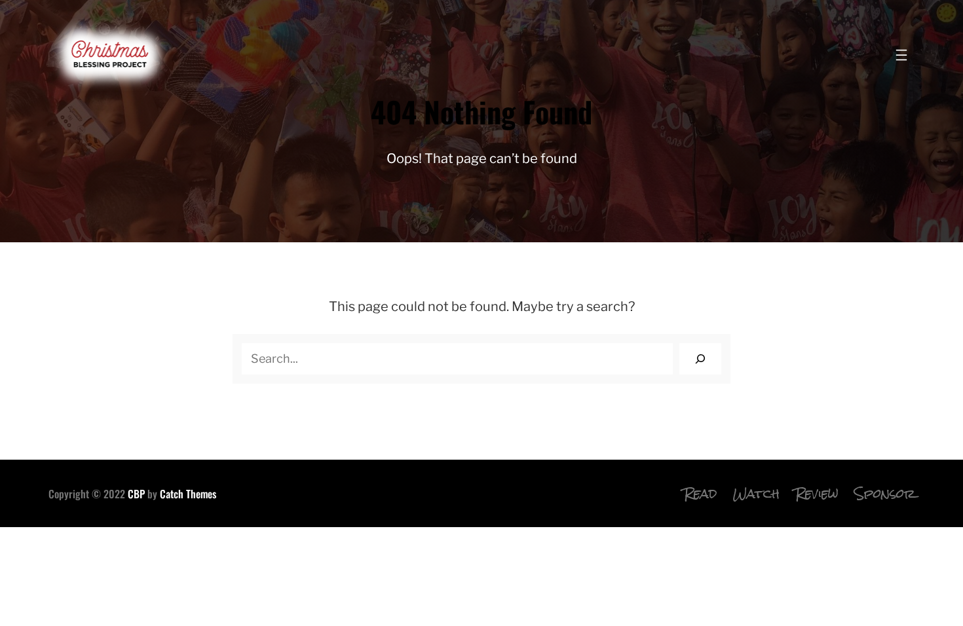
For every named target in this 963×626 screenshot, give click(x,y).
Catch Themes (188, 494)
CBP (136, 494)
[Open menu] (901, 55)
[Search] (700, 359)
